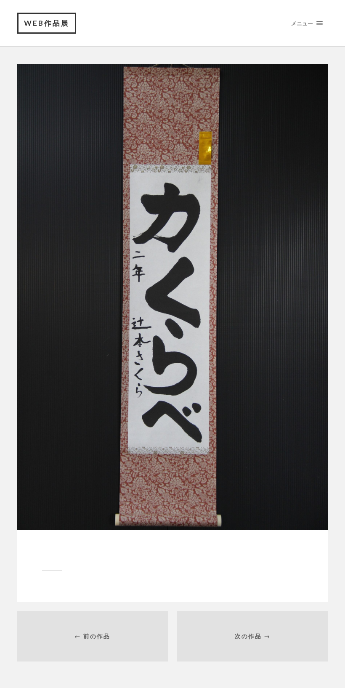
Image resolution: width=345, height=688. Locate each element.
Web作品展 (46, 23)
